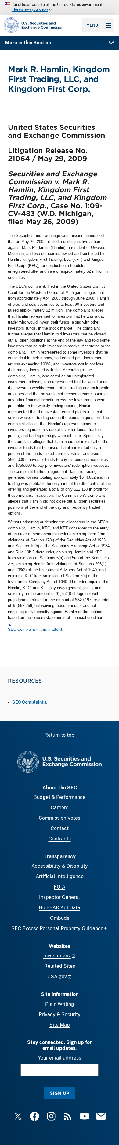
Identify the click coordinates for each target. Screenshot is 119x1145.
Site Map (59, 1025)
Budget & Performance (59, 797)
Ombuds (59, 918)
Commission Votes (59, 818)
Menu (92, 25)
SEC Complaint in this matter (34, 629)
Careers (59, 807)
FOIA (59, 887)
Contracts (60, 839)
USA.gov (57, 976)
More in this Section (28, 43)
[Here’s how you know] (59, 7)
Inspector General (59, 897)
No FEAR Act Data (59, 908)
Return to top (59, 735)
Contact (60, 828)
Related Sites (59, 966)
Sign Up (59, 1093)
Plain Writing (59, 1004)
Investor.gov (57, 956)
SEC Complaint (28, 702)
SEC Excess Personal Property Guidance (57, 928)
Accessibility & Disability (59, 866)
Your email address (59, 1058)
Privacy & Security (60, 1014)
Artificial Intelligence (60, 876)
